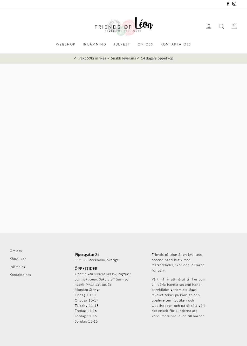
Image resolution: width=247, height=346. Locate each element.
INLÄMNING (94, 44)
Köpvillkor (18, 259)
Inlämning (18, 267)
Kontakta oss (20, 275)
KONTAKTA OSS (176, 44)
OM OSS (146, 44)
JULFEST (122, 44)
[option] (123, 58)
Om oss (16, 251)
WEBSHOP (66, 44)
